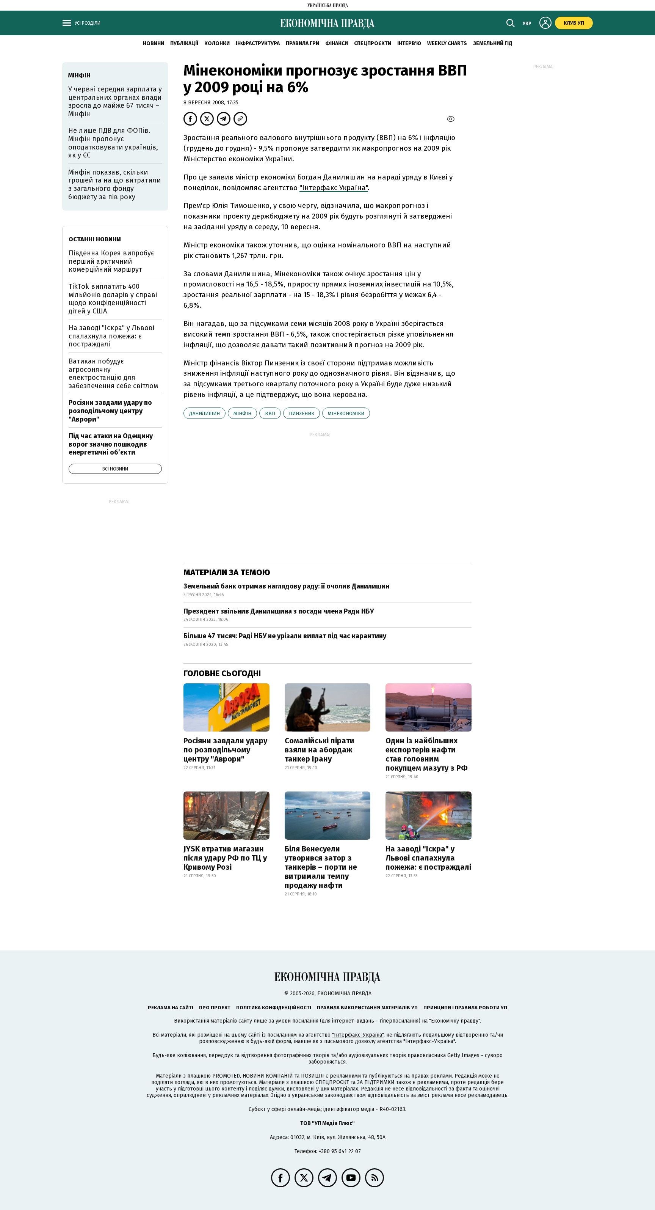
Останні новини (95, 239)
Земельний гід (492, 43)
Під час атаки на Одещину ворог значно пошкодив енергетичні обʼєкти (111, 444)
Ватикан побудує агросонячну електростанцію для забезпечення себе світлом (113, 373)
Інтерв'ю (409, 43)
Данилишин (204, 413)
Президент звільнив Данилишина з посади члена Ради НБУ (278, 611)
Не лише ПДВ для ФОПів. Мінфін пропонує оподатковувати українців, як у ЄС (113, 142)
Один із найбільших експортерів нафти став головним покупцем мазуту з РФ (426, 754)
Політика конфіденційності (273, 1007)
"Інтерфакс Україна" (333, 187)
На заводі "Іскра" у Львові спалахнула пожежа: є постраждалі (428, 858)
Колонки (217, 43)
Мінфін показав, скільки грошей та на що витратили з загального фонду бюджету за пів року (114, 184)
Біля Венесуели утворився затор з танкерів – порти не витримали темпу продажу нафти (321, 867)
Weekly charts (447, 43)
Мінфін (242, 413)
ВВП (270, 413)
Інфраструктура (258, 43)
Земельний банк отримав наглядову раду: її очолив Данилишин (286, 586)
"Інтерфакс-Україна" (358, 1035)
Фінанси (336, 43)
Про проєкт (214, 1007)
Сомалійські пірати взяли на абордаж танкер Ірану (319, 749)
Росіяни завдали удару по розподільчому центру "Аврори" (225, 749)
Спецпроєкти (372, 43)
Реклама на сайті (170, 1007)
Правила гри (302, 43)
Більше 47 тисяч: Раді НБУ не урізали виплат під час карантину (284, 636)
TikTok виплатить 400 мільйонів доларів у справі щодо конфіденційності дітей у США (113, 298)
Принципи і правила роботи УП (465, 1007)
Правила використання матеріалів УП (367, 1007)
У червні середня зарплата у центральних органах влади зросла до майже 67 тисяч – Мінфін (115, 101)
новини (153, 43)
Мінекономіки (346, 413)
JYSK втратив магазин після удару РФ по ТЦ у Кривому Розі (225, 858)
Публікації (184, 43)
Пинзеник (301, 413)
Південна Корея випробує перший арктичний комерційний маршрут (111, 261)
